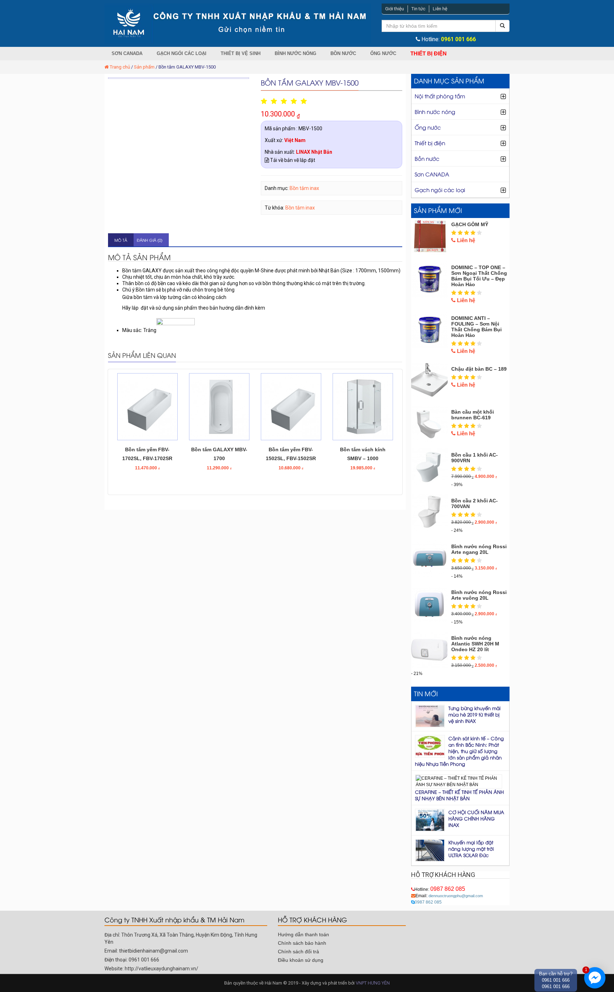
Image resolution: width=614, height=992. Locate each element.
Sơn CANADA (127, 53)
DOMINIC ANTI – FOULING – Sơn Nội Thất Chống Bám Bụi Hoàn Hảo (476, 326)
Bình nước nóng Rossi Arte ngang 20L (479, 549)
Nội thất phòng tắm (440, 95)
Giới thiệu (394, 8)
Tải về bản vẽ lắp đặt (292, 160)
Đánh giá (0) (149, 239)
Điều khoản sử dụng (300, 960)
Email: (449, 895)
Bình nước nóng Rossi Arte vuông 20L (479, 595)
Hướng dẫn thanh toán (303, 934)
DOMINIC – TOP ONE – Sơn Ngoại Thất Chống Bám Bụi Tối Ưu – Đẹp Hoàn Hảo (479, 276)
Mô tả (120, 239)
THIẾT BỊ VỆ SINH (240, 53)
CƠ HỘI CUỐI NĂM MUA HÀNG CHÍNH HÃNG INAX (476, 818)
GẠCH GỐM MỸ (469, 224)
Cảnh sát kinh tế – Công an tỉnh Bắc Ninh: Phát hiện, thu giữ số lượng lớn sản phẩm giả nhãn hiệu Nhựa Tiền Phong (459, 751)
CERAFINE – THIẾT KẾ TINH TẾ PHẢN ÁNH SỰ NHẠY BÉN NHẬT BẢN (459, 795)
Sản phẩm (144, 67)
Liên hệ (440, 8)
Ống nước (383, 53)
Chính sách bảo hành (302, 943)
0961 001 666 (458, 39)
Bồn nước (343, 53)
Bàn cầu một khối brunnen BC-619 (472, 414)
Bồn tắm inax (304, 188)
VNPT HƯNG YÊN (373, 983)
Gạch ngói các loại (181, 53)
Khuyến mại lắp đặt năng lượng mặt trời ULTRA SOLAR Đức (471, 848)
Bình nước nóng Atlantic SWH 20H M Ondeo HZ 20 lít (475, 643)
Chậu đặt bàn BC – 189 (479, 369)
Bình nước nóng (295, 53)
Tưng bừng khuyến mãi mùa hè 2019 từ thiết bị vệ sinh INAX (474, 714)
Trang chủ (120, 67)
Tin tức (418, 8)
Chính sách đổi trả (298, 951)
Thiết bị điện (428, 53)
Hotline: (439, 889)
